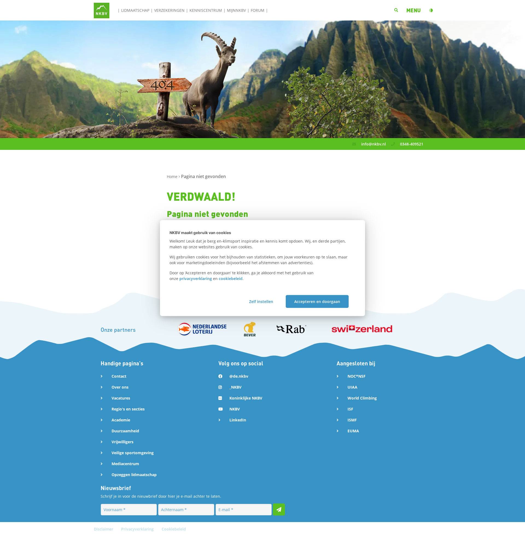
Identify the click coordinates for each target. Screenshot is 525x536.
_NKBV (235, 387)
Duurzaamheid (125, 430)
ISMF (352, 420)
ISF (350, 409)
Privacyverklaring (138, 529)
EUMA (353, 430)
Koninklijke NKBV (245, 398)
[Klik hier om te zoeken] (396, 10)
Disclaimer (104, 529)
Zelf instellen (261, 301)
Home (173, 176)
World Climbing (362, 398)
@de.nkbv (238, 376)
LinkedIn (237, 420)
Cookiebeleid (174, 529)
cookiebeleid (231, 278)
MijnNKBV (236, 10)
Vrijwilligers (122, 441)
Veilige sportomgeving (133, 452)
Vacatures (121, 398)
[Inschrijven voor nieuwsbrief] (279, 509)
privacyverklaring (195, 278)
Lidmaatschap (135, 10)
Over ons (120, 387)
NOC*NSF (357, 376)
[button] (413, 10)
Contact (119, 376)
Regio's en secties (128, 409)
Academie (121, 420)
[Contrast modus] (431, 10)
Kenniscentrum (205, 10)
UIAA (352, 387)
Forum (257, 10)
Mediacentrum (125, 463)
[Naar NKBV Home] (101, 10)
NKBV (234, 409)
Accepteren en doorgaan (317, 301)
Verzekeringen (169, 10)
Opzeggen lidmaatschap (134, 474)
